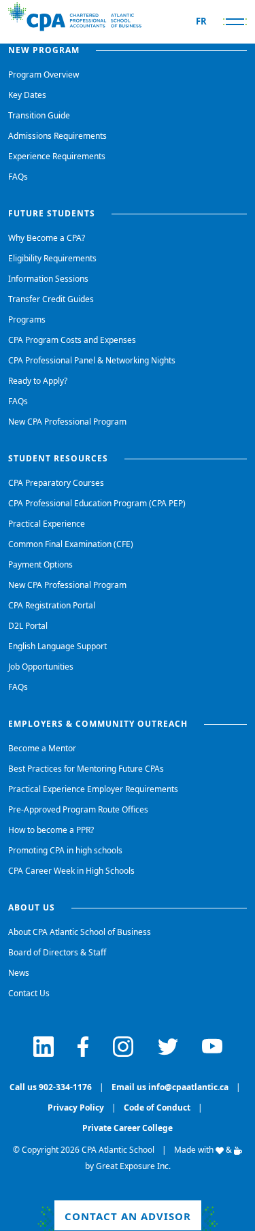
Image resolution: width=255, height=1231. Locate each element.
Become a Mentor (42, 748)
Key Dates (27, 95)
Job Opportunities (40, 666)
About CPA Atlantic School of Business (79, 932)
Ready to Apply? (37, 381)
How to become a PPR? (51, 830)
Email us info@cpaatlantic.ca (170, 1087)
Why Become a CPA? (46, 238)
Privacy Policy (76, 1107)
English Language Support (57, 646)
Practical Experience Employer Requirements (93, 789)
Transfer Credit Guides (51, 299)
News (18, 973)
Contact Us (29, 993)
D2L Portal (28, 625)
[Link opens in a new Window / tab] (43, 1046)
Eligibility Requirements (52, 258)
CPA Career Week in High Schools (71, 870)
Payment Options (40, 564)
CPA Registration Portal (51, 605)
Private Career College (127, 1128)
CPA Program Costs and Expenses (72, 340)
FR (201, 21)
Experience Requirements (56, 156)
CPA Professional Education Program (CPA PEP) (97, 503)
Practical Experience (46, 523)
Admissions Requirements (57, 136)
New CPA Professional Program (67, 421)
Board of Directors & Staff (57, 952)
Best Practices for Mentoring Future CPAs (86, 768)
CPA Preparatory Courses (56, 483)
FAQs (18, 176)
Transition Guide (39, 115)
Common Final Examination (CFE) (70, 544)
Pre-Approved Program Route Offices (78, 809)
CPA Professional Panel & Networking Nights (91, 360)
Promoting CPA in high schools (65, 850)
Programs (27, 319)
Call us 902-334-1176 (51, 1087)
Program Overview (43, 74)
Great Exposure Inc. (133, 1166)
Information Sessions (48, 278)
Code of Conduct (157, 1107)
